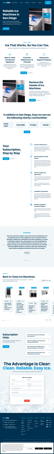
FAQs (28, 430)
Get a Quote (6, 28)
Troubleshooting (30, 428)
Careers (22, 427)
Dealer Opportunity (42, 421)
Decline (39, 448)
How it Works (14, 2)
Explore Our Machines (46, 280)
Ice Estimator (36, 426)
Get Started (48, 2)
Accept (48, 448)
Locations (23, 425)
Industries (27, 2)
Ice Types (36, 423)
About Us (22, 420)
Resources (23, 429)
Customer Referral (42, 424)
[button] (15, 3)
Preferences (30, 448)
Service (28, 424)
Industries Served (22, 423)
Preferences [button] (4, 451)
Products (33, 2)
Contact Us (23, 434)
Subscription (29, 422)
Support (39, 2)
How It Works (29, 420)
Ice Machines (36, 421)
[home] (6, 3)
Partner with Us (23, 432)
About (21, 2)
